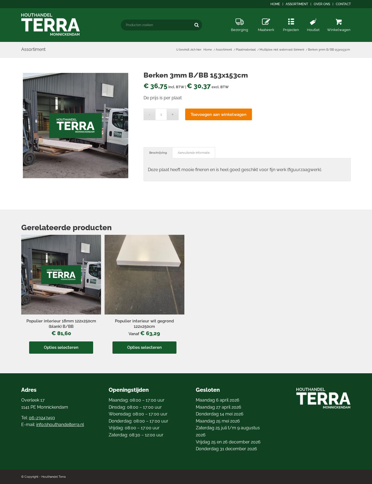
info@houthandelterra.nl (60, 424)
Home (275, 4)
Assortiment (297, 4)
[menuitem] (275, 4)
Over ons (322, 4)
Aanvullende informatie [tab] (194, 153)
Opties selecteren (61, 347)
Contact (343, 4)
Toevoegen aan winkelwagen (218, 114)
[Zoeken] (196, 25)
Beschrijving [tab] (158, 153)
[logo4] (50, 24)
